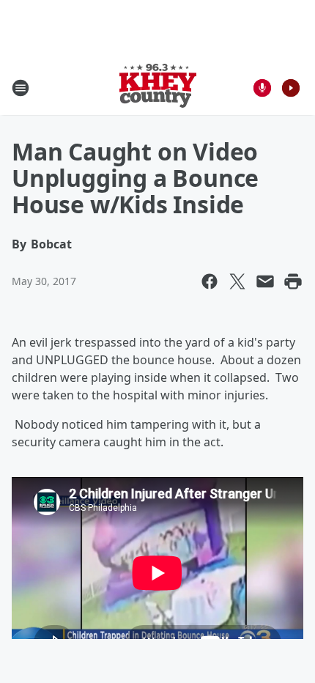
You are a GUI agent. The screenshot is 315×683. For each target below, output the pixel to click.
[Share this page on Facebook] (209, 281)
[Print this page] (293, 281)
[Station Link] (157, 87)
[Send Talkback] (262, 88)
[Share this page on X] (237, 281)
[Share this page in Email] (265, 281)
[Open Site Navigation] (20, 88)
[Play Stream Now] (291, 88)
